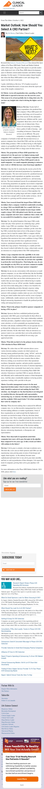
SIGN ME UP (10, 489)
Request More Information (9, 689)
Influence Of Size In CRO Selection (13, 652)
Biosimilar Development (9, 711)
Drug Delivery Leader (8, 720)
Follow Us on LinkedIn (8, 700)
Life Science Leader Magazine (10, 726)
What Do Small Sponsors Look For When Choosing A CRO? (20, 598)
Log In (5, 8)
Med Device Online (7, 729)
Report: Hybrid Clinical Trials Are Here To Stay (16, 675)
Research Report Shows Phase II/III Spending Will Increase (25, 584)
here (14, 472)
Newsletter (5, 698)
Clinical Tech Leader (8, 718)
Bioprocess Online (7, 709)
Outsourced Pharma (7, 731)
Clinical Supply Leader (8, 715)
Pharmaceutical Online (8, 733)
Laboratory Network (7, 724)
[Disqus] (22, 523)
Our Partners (5, 691)
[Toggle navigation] (4, 13)
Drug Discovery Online (8, 722)
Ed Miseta (11, 33)
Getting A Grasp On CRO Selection (12, 619)
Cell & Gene (5, 713)
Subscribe (12, 8)
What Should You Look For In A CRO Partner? (16, 608)
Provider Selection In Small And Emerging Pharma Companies (22, 648)
